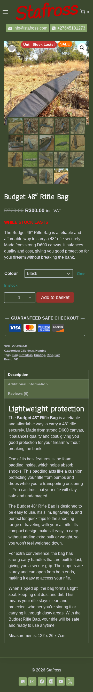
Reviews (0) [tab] (18, 393)
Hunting (41, 350)
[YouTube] (61, 681)
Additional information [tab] (28, 384)
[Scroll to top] (80, 678)
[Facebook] (42, 681)
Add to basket (55, 297)
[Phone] (23, 681)
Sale (57, 355)
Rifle (50, 355)
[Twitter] (70, 681)
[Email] (32, 681)
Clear (81, 274)
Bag (15, 355)
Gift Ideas (27, 350)
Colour (11, 273)
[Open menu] (5, 12)
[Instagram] (51, 681)
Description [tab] (18, 374)
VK (16, 359)
